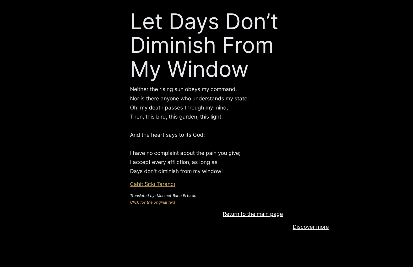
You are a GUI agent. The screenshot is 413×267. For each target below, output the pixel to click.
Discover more (311, 226)
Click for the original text (152, 202)
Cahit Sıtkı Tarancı (152, 184)
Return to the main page (253, 214)
